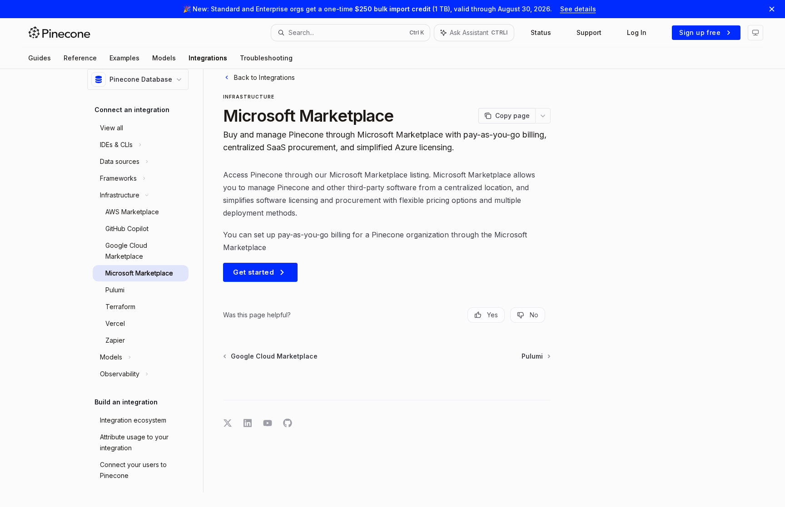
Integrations (208, 58)
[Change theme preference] (755, 32)
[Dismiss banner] (772, 9)
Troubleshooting (266, 58)
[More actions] (543, 115)
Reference (80, 58)
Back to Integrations (264, 77)
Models (164, 58)
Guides (39, 58)
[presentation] (145, 273)
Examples (124, 58)
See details (578, 9)
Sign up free (699, 32)
